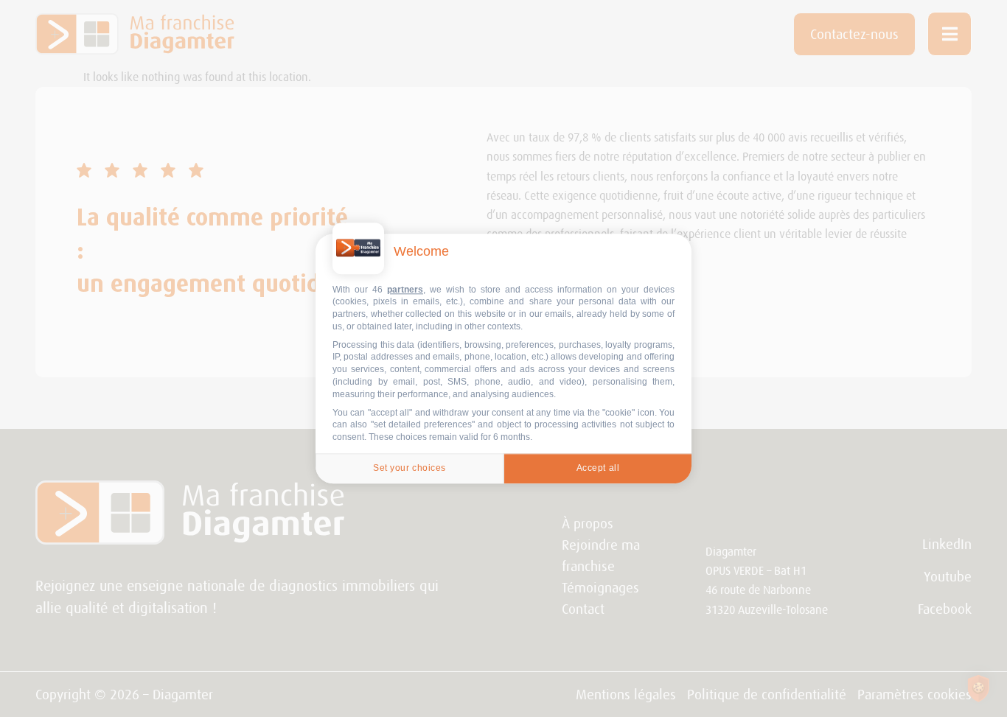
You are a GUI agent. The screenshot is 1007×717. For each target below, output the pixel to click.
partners (405, 289)
